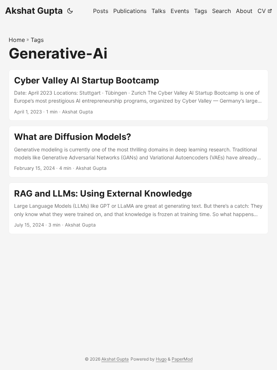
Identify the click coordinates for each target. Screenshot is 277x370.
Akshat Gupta (34, 10)
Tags (37, 39)
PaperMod (182, 359)
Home (17, 39)
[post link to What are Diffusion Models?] (138, 151)
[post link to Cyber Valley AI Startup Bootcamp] (138, 95)
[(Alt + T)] (70, 11)
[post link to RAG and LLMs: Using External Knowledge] (138, 208)
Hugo (161, 359)
